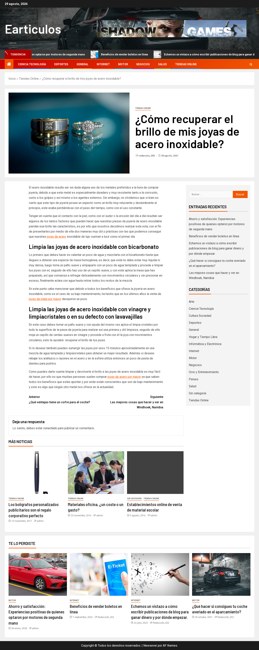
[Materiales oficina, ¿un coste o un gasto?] (96, 472)
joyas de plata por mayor (45, 299)
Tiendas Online (186, 64)
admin (40, 521)
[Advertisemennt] (171, 28)
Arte (191, 301)
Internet (103, 64)
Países (193, 379)
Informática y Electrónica (205, 344)
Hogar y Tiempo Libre (203, 337)
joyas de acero (56, 236)
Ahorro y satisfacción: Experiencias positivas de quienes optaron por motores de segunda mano (217, 224)
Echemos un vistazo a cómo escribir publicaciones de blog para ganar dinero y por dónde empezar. (216, 248)
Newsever (150, 645)
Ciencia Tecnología (32, 64)
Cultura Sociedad (200, 316)
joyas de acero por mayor (124, 377)
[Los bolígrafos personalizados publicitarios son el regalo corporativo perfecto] (37, 472)
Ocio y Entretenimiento (204, 372)
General (82, 64)
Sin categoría (134, 499)
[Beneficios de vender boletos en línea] (99, 574)
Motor (123, 64)
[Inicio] (9, 64)
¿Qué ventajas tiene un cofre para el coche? (59, 399)
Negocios (143, 64)
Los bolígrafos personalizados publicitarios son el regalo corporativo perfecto (34, 510)
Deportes (61, 64)
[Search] (251, 64)
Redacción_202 (106, 617)
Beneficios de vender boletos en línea (105, 54)
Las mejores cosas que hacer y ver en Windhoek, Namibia (136, 402)
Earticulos (33, 28)
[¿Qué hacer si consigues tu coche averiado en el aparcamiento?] (221, 574)
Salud (162, 64)
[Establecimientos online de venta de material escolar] (155, 472)
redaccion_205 (147, 155)
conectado (50, 428)
